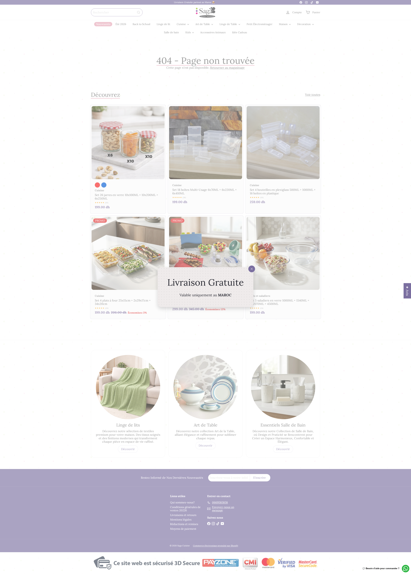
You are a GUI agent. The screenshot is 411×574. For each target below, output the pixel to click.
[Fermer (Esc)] (251, 268)
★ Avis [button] (407, 291)
